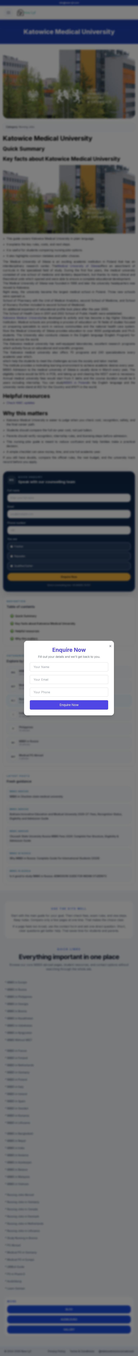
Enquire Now (69, 705)
